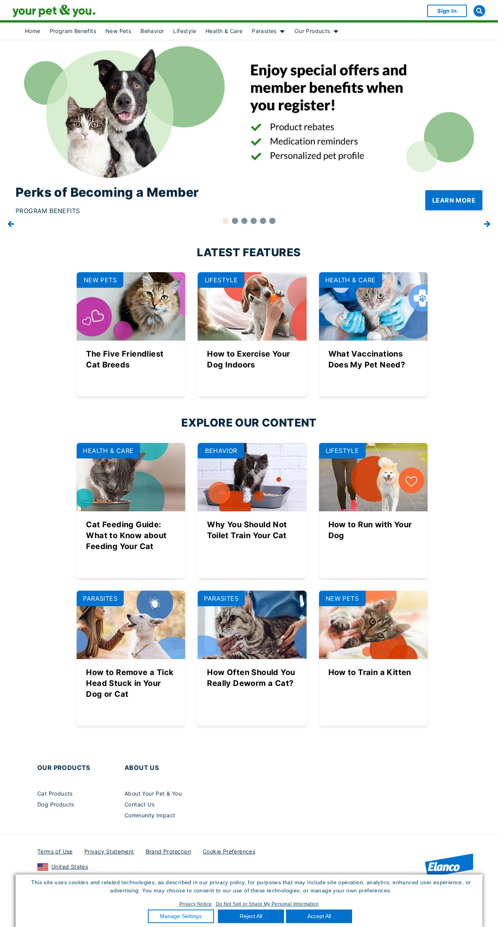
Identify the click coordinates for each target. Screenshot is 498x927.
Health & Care (223, 31)
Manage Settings (181, 916)
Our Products (312, 31)
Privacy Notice (195, 904)
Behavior (152, 31)
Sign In (447, 10)
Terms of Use (55, 851)
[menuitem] (32, 31)
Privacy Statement (109, 851)
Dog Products (55, 804)
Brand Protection (168, 851)
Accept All (319, 916)
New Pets (118, 31)
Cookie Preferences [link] (229, 851)
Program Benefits (73, 31)
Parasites (264, 31)
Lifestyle (184, 31)
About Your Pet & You (153, 793)
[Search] (479, 11)
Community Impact (149, 815)
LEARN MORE (453, 200)
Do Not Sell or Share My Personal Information (267, 904)
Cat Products (55, 793)
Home (32, 31)
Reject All (251, 916)
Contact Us (139, 804)
